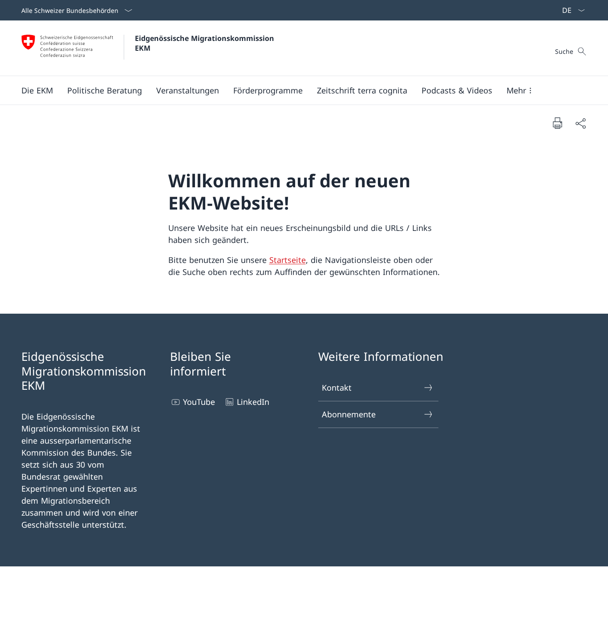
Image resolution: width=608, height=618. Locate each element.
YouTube (199, 401)
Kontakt (337, 387)
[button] (37, 90)
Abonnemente (349, 414)
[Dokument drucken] (557, 122)
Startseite (287, 259)
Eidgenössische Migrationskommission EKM (205, 43)
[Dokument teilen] (580, 123)
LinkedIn (253, 401)
